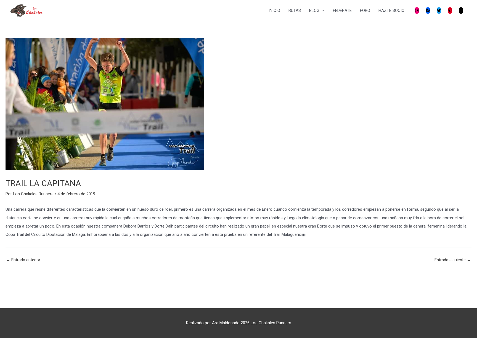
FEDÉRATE (342, 10)
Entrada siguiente (452, 260)
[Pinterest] (450, 10)
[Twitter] (439, 10)
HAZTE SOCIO (391, 10)
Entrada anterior (23, 260)
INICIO (274, 10)
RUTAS (294, 10)
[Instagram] (417, 10)
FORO (365, 10)
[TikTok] (461, 10)
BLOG (314, 10)
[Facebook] (428, 10)
